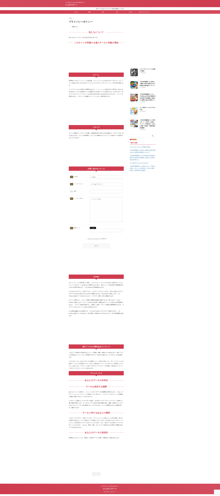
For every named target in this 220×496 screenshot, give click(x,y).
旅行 (103, 12)
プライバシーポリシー (94, 238)
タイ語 (75, 12)
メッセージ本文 (78, 198)
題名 (75, 191)
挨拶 (89, 12)
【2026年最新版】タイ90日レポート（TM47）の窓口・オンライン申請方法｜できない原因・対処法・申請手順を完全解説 (147, 123)
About (130, 12)
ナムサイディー (71, 5)
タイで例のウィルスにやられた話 (139, 163)
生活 (117, 12)
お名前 (76, 176)
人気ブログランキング (144, 12)
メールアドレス (78, 184)
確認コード (77, 228)
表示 (76, 26)
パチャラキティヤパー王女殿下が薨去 (140, 147)
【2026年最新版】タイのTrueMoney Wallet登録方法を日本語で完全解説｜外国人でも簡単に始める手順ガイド (142, 157)
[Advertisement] (96, 59)
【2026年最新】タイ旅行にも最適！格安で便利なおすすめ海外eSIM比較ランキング (147, 83)
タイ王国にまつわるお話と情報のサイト (110, 486)
